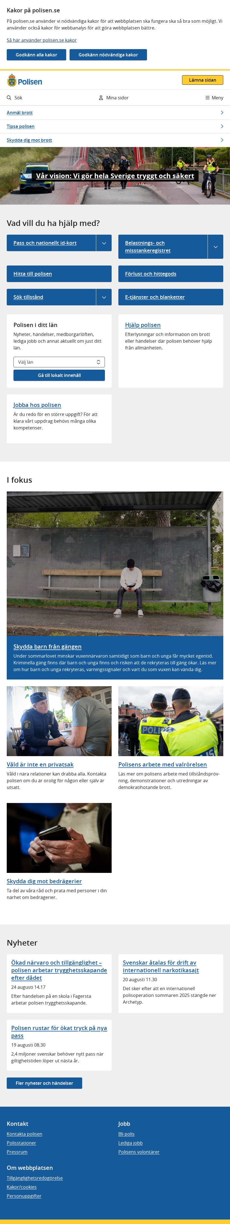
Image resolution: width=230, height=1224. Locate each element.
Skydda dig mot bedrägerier (44, 881)
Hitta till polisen (32, 273)
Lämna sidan (202, 80)
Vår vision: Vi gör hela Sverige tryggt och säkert (115, 175)
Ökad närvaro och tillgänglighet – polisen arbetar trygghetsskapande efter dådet (59, 970)
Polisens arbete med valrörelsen (162, 764)
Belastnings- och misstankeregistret (148, 246)
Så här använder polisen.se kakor (42, 40)
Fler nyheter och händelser (44, 1083)
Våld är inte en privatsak (40, 764)
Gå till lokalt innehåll (59, 375)
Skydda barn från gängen (47, 646)
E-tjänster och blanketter (155, 297)
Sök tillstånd (28, 297)
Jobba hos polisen (37, 405)
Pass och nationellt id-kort (45, 242)
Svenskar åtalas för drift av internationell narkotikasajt (161, 966)
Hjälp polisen (143, 325)
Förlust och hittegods (150, 273)
